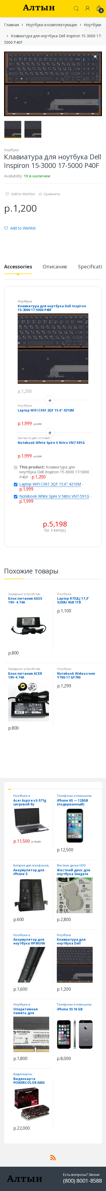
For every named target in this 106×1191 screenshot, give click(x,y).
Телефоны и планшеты (74, 796)
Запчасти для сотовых (34, 438)
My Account (88, 9)
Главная (11, 24)
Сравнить (51, 193)
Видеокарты (22, 1074)
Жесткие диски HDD (71, 865)
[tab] (18, 269)
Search (76, 9)
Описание (55, 267)
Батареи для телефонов (30, 865)
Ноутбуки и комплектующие (51, 24)
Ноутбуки (92, 24)
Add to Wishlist (22, 193)
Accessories (18, 267)
